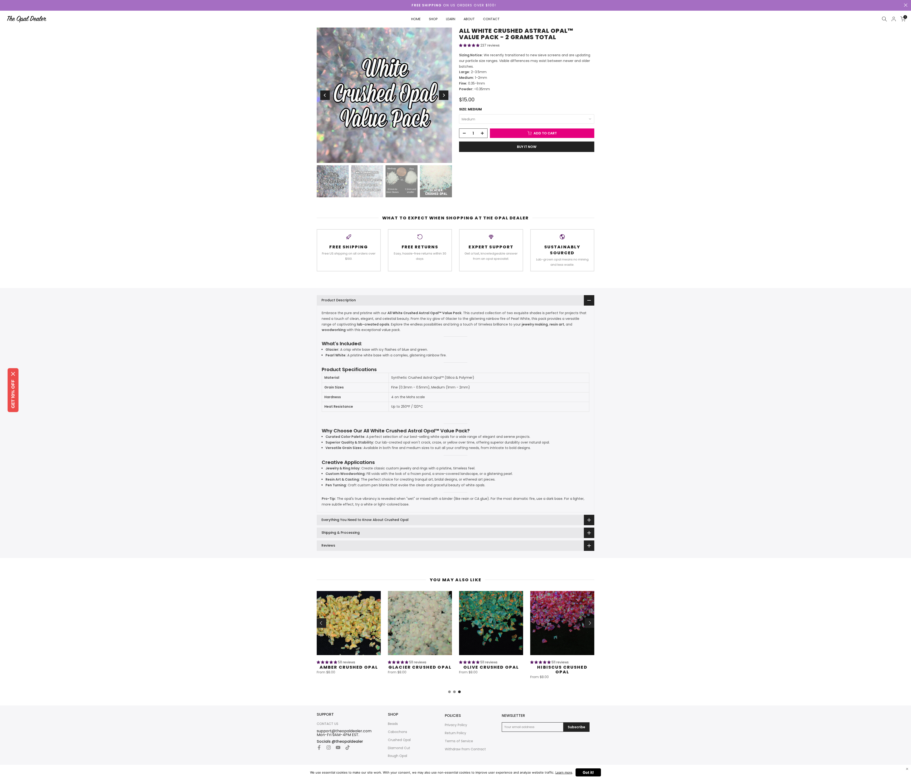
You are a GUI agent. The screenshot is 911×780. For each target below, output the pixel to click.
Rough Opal (397, 756)
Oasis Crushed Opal (562, 667)
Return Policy (455, 733)
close (905, 5)
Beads (393, 724)
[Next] (443, 95)
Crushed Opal (399, 740)
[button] (469, 45)
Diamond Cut (399, 748)
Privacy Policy (456, 725)
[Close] (13, 374)
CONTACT (491, 19)
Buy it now (526, 146)
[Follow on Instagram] (328, 747)
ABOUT (469, 19)
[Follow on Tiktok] (347, 747)
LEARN (450, 19)
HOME (416, 19)
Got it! (588, 772)
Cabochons (397, 732)
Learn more (563, 772)
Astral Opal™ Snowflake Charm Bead (420, 671)
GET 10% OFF (13, 393)
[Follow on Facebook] (319, 747)
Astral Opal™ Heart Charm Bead (349, 669)
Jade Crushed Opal (491, 667)
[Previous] (325, 95)
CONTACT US (327, 724)
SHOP (433, 19)
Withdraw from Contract (465, 749)
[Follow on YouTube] (338, 747)
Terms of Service (459, 741)
